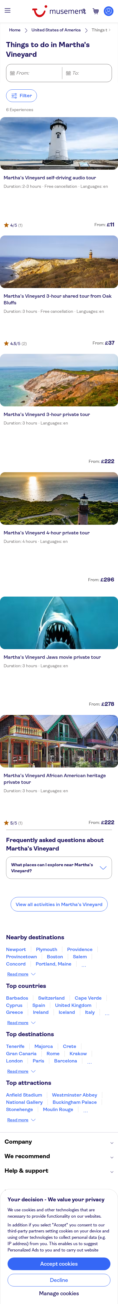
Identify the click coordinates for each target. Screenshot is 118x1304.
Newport (16, 949)
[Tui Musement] (59, 11)
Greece (14, 1012)
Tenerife (15, 1046)
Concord (16, 964)
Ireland (41, 1012)
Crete (69, 1046)
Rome (53, 1053)
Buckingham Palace (75, 1102)
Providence (80, 949)
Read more (17, 974)
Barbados (17, 998)
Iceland (67, 1012)
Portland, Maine (53, 964)
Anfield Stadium (24, 1095)
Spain (38, 1005)
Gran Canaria (21, 1053)
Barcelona (65, 1061)
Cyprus (14, 1005)
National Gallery (24, 1102)
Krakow (78, 1053)
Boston (55, 957)
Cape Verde (88, 998)
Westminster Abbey (74, 1095)
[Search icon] (83, 11)
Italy (90, 1012)
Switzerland (51, 998)
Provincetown (21, 957)
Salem (80, 957)
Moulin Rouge (58, 1109)
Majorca (43, 1046)
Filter (26, 95)
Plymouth (46, 949)
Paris (38, 1061)
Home (15, 29)
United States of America (56, 29)
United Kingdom (73, 1005)
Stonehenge (19, 1109)
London (14, 1061)
